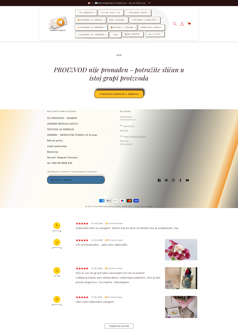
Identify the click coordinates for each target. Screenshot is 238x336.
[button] (86, 13)
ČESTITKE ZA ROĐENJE (60, 129)
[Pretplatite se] (100, 180)
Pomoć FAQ (124, 130)
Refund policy (55, 140)
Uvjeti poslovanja (57, 146)
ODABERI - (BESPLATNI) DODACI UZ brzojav (72, 134)
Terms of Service (128, 126)
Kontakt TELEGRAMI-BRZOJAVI (134, 136)
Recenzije (52, 151)
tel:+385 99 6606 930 (59, 163)
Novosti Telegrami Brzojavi (62, 157)
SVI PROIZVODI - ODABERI (62, 118)
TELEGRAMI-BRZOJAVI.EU (104, 206)
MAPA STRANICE (126, 144)
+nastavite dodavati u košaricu (119, 93)
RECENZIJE (124, 141)
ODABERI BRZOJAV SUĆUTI (62, 123)
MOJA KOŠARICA (126, 117)
